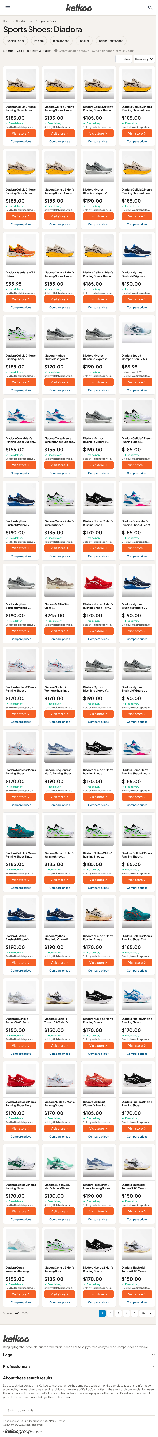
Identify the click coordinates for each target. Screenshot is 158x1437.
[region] (79, 40)
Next (145, 1313)
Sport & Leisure (25, 21)
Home (7, 21)
